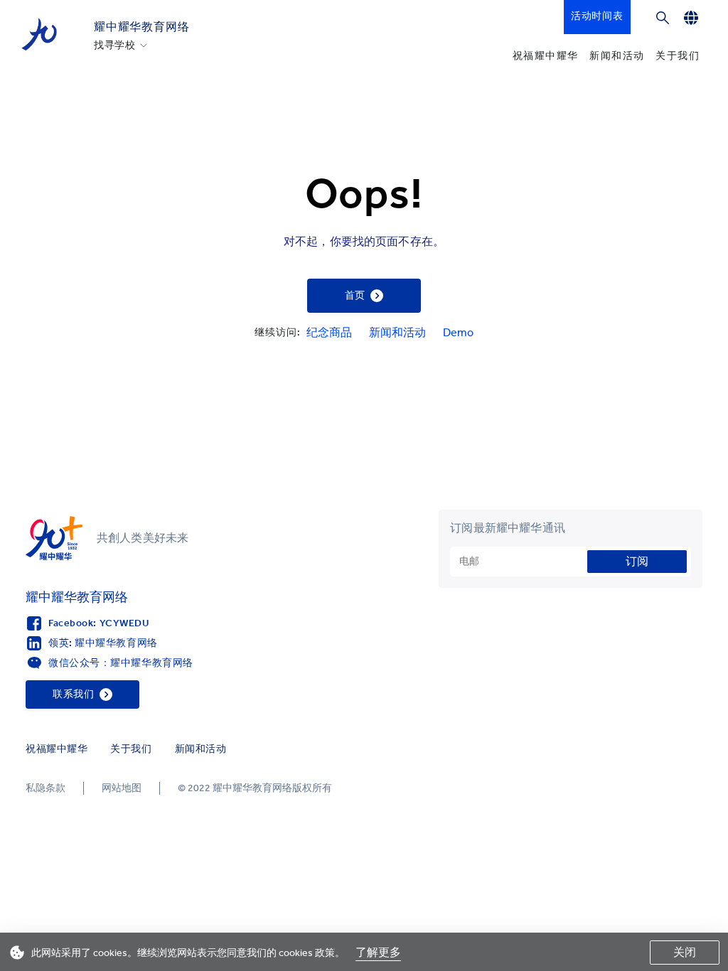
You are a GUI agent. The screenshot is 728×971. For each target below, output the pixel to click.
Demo (458, 332)
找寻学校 (115, 45)
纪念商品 (329, 332)
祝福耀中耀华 (545, 56)
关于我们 (677, 56)
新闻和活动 (616, 56)
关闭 (684, 952)
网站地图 (121, 788)
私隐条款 (45, 788)
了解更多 (378, 952)
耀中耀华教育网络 (141, 26)
